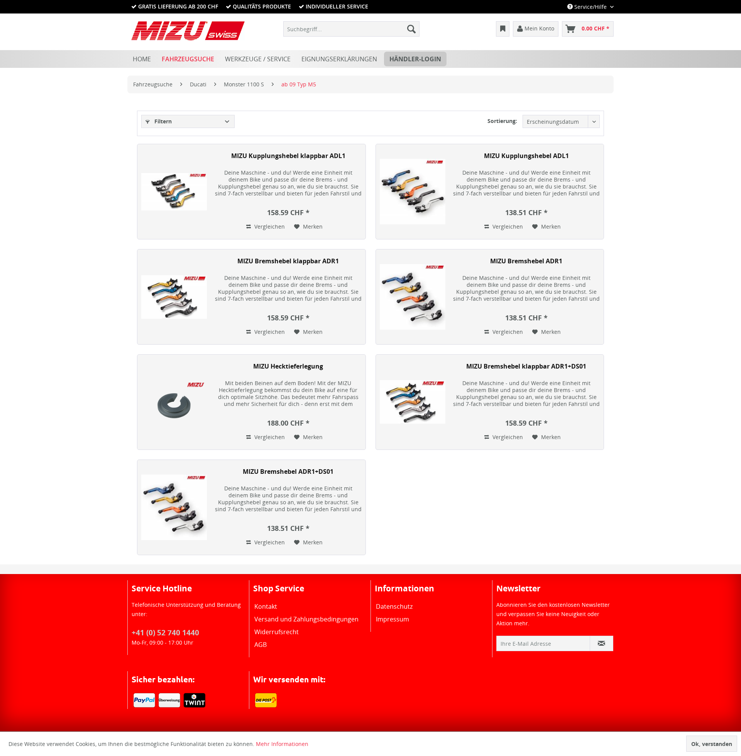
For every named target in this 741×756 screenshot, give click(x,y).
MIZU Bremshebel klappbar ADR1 (288, 261)
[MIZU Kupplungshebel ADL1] (412, 191)
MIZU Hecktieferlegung (288, 366)
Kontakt (265, 606)
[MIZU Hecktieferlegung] (174, 402)
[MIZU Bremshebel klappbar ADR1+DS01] (412, 402)
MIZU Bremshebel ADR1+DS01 (288, 472)
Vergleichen (269, 226)
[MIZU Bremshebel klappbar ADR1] (174, 297)
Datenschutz (394, 606)
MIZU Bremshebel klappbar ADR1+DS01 (526, 366)
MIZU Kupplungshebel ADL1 (526, 156)
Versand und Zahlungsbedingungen (306, 619)
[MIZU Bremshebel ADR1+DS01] (174, 507)
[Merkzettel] (502, 29)
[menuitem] (351, 29)
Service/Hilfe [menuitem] (590, 6)
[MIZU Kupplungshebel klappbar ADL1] (174, 191)
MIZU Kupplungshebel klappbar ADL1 (288, 156)
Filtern (162, 121)
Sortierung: (502, 121)
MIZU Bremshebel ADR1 (526, 261)
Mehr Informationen (282, 744)
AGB (260, 644)
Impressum (392, 619)
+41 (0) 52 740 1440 (165, 633)
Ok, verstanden (711, 744)
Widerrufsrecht (276, 632)
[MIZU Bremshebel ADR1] (412, 297)
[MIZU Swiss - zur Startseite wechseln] (188, 30)
